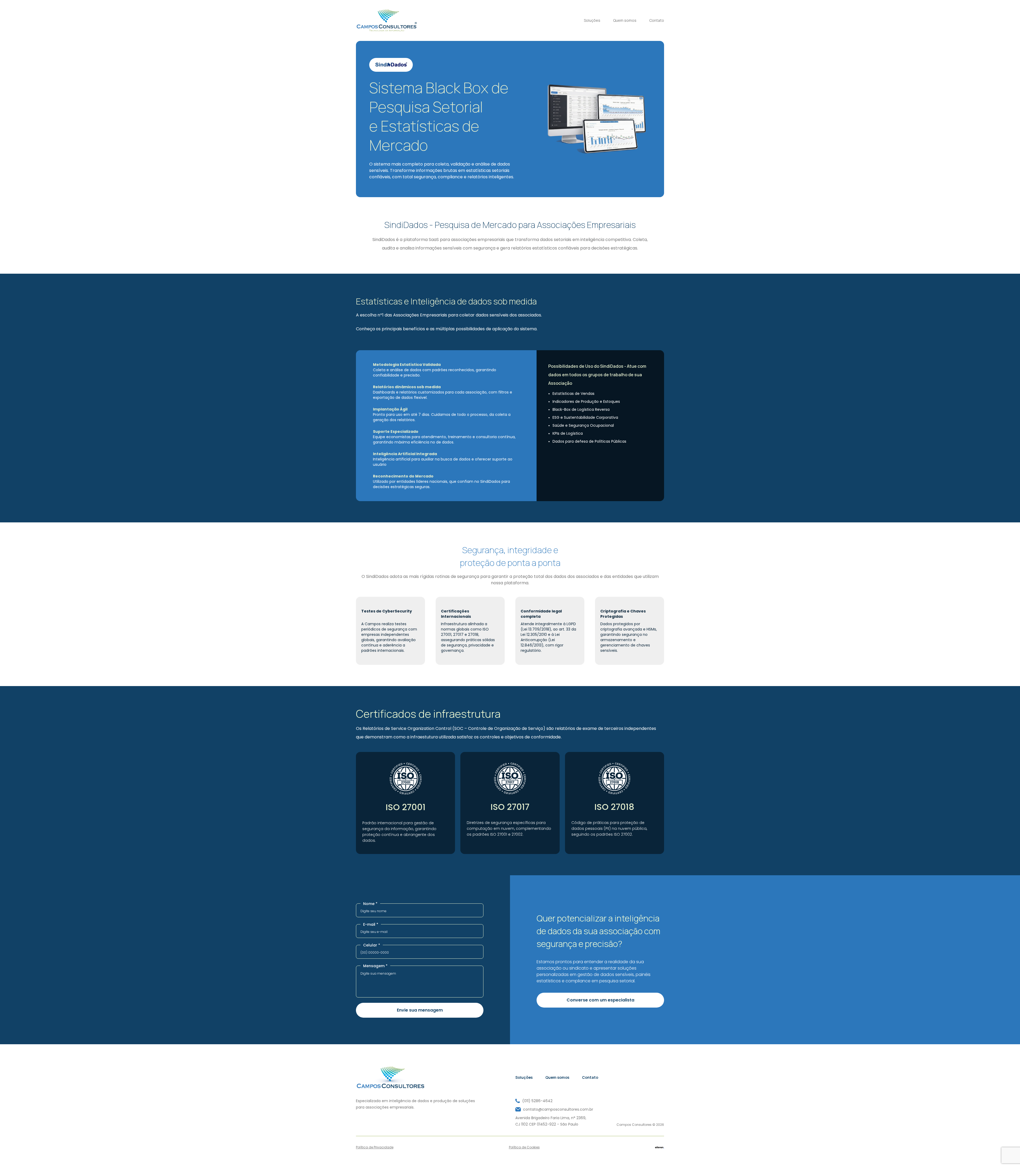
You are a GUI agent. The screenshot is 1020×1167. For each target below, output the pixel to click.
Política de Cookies (524, 1147)
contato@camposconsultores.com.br (558, 1109)
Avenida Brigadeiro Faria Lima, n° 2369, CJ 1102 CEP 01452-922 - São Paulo (550, 1121)
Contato (656, 20)
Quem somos (624, 20)
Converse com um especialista (600, 1000)
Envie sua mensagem (420, 1010)
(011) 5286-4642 (537, 1100)
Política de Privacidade (374, 1147)
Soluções (592, 20)
